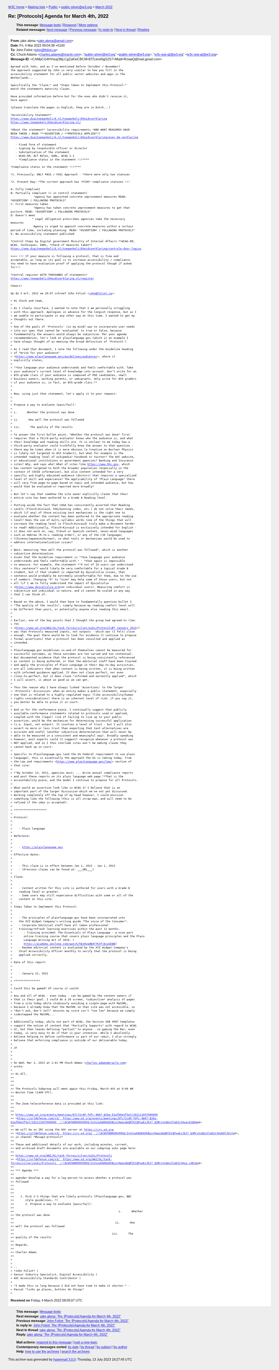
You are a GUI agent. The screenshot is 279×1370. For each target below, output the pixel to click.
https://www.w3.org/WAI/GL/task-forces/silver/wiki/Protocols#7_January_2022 (76, 627)
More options (88, 25)
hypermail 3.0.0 (64, 1359)
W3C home (16, 7)
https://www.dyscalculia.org (38, 587)
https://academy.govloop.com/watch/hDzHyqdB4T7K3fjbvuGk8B (69, 943)
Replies (143, 29)
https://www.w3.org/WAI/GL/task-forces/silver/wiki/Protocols (64, 1155)
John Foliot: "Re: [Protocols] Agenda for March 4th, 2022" (88, 1321)
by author (120, 1347)
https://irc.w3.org (99, 1129)
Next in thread (125, 29)
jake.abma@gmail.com (54, 41)
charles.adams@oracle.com (59, 54)
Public (53, 7)
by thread (87, 1347)
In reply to (106, 29)
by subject (104, 1347)
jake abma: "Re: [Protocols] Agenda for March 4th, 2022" (80, 1316)
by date (73, 1347)
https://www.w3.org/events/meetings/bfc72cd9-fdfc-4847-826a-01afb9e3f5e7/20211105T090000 (87, 1114)
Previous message (83, 29)
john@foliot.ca (45, 50)
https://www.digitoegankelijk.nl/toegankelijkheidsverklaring (59, 118)
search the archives (75, 1351)
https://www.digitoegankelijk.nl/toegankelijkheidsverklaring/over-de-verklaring (74, 137)
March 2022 (104, 7)
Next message (57, 29)
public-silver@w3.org (76, 7)
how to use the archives (42, 1351)
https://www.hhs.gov (102, 464)
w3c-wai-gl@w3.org (168, 54)
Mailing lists (36, 7)
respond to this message (54, 1342)
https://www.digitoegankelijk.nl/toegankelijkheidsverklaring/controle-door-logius (76, 248)
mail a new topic (85, 1342)
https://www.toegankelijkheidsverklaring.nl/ (46, 122)
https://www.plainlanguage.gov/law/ (84, 761)
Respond (69, 25)
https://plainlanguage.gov (42, 847)
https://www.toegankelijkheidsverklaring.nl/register (52, 278)
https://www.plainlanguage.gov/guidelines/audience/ (56, 356)
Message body (50, 25)
